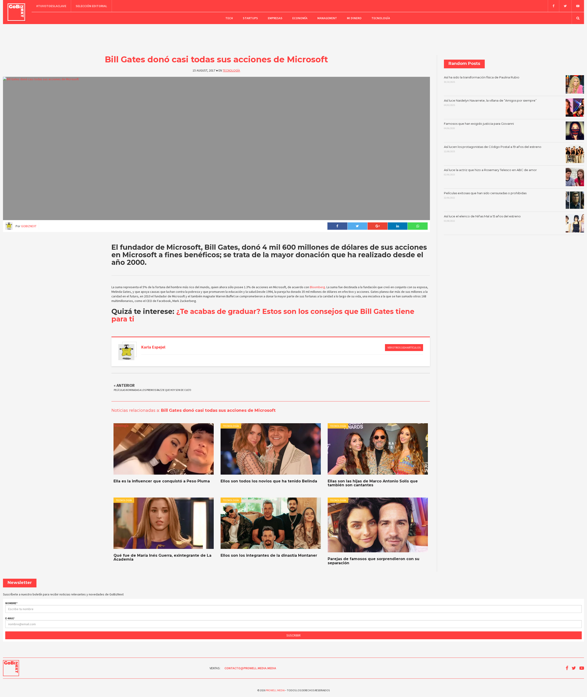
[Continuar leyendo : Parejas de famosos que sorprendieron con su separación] (378, 525)
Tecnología (380, 18)
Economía (299, 18)
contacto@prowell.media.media (250, 668)
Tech (229, 18)
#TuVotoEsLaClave (51, 6)
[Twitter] (565, 6)
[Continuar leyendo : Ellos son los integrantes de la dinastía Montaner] (271, 523)
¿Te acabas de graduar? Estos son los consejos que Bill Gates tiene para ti (262, 315)
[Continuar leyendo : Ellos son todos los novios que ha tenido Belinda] (271, 449)
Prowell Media (275, 690)
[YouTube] (577, 6)
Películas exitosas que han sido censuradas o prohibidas (485, 195)
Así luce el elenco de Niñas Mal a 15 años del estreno (482, 218)
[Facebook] (553, 6)
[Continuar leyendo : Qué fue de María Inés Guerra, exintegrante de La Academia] (164, 523)
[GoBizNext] (16, 12)
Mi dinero (354, 18)
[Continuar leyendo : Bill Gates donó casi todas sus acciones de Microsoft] (216, 148)
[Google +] (377, 226)
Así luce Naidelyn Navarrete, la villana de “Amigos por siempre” (490, 103)
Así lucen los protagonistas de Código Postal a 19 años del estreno (492, 149)
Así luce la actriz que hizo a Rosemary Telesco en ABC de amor (490, 172)
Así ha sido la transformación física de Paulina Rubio (481, 79)
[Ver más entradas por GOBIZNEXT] (126, 352)
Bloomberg (317, 287)
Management (327, 18)
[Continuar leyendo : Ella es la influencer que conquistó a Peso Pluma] (164, 449)
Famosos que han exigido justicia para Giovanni (479, 126)
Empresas (275, 18)
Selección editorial (91, 6)
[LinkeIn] (398, 226)
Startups (250, 18)
